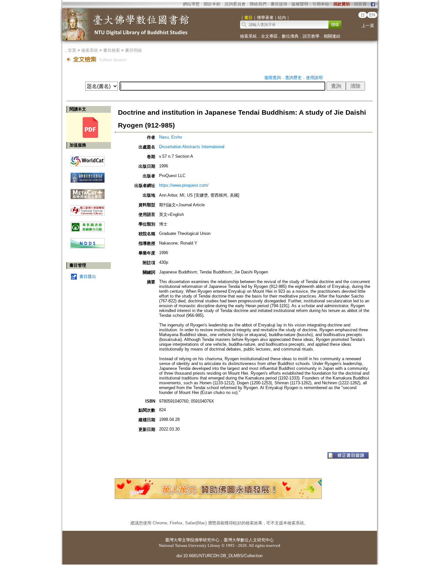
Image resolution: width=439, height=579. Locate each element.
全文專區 (269, 36)
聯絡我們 (258, 4)
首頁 (72, 50)
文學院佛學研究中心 (201, 540)
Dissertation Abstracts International (191, 146)
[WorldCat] (87, 159)
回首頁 (360, 4)
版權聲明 (299, 4)
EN (372, 15)
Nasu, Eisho (170, 137)
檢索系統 (248, 36)
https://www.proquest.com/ (184, 185)
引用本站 (320, 4)
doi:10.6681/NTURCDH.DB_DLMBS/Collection (219, 555)
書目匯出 (87, 276)
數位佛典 (290, 36)
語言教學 (311, 36)
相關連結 (332, 36)
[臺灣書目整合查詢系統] (87, 175)
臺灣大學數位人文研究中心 (249, 540)
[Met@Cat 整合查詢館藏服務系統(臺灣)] (87, 191)
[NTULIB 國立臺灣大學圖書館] (87, 208)
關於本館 (212, 4)
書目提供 (279, 4)
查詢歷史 (293, 77)
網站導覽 (191, 4)
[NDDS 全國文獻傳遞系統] (87, 247)
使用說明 (314, 77)
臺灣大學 (173, 540)
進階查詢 (272, 77)
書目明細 (133, 50)
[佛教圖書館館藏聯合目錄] (87, 224)
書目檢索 (111, 50)
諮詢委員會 (235, 4)
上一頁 (368, 25)
